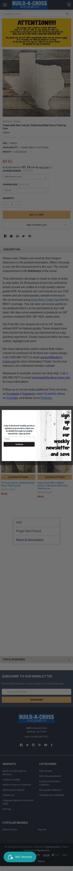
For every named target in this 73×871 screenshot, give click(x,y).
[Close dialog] (69, 412)
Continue (19, 444)
